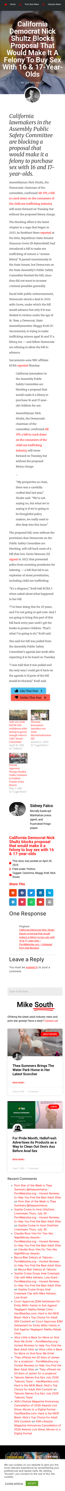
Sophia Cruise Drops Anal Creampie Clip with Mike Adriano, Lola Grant (35, 1293)
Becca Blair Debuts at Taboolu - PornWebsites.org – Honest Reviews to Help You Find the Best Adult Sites (37, 1261)
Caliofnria (28, 873)
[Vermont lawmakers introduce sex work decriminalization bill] (40, 715)
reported (45, 232)
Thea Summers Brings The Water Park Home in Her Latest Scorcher (33, 1070)
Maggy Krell (42, 873)
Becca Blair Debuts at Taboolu (37, 1269)
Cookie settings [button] (14, 1483)
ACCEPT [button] (32, 1483)
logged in (32, 967)
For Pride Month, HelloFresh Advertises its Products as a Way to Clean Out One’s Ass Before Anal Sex (34, 1144)
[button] (13, 893)
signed (13, 559)
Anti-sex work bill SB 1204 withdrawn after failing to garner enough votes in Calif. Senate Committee (18, 731)
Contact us (50, 1020)
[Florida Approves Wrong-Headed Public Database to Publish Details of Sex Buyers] (18, 758)
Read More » (18, 1083)
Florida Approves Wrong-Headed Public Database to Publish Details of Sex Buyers (18, 775)
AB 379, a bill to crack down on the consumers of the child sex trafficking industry (32, 198)
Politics (31, 869)
